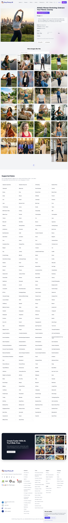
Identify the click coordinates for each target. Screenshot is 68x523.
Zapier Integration (49, 482)
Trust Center (48, 497)
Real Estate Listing (38, 502)
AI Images (26, 479)
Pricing (51, 2)
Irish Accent (37, 508)
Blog (58, 479)
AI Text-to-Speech (27, 488)
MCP (47, 2)
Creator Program (60, 488)
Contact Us (48, 484)
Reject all (53, 517)
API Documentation (50, 479)
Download (48, 42)
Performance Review (39, 477)
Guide (58, 482)
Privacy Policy (48, 493)
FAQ (46, 486)
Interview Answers (38, 483)
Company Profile (38, 493)
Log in (59, 2)
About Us (59, 492)
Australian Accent (38, 504)
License (38, 38)
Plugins (25, 514)
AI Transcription (27, 486)
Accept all (47, 517)
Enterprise (48, 488)
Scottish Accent (38, 510)
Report (47, 26)
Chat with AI (26, 477)
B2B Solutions (26, 516)
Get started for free (11, 456)
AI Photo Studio (27, 500)
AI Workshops (59, 490)
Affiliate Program (60, 486)
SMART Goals (37, 487)
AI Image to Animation (28, 498)
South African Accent (39, 513)
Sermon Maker (38, 500)
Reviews (58, 477)
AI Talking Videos (27, 507)
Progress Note (38, 485)
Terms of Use (48, 495)
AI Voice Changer (27, 490)
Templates (26, 510)
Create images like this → (43, 12)
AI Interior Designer (27, 505)
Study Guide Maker (38, 498)
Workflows (26, 512)
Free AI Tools (26, 518)
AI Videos (26, 482)
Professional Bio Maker (39, 489)
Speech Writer (37, 491)
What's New (59, 484)
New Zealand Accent (39, 506)
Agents (25, 484)
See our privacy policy (49, 520)
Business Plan (37, 496)
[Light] (56, 2)
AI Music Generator (27, 492)
